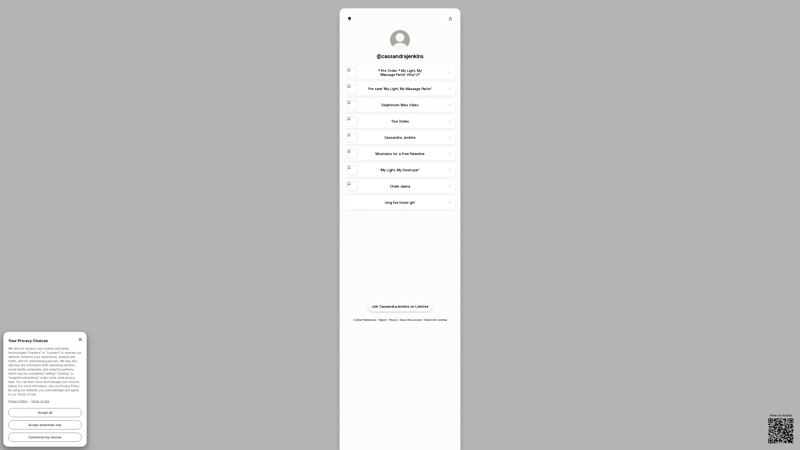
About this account (411, 320)
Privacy (393, 320)
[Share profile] (450, 19)
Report (382, 320)
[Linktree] (349, 19)
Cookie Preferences (364, 320)
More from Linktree (435, 320)
